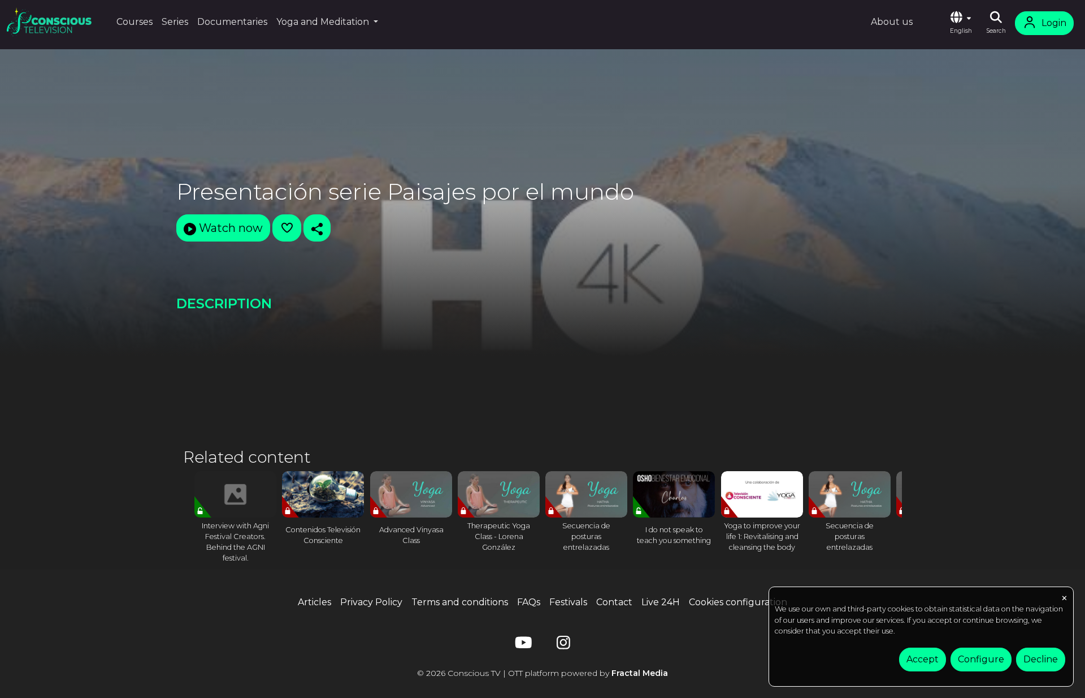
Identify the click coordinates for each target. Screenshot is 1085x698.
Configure (981, 659)
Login (1053, 23)
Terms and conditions (459, 602)
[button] (960, 23)
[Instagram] (563, 645)
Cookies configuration (738, 602)
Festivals (568, 602)
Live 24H (660, 602)
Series (175, 21)
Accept (922, 659)
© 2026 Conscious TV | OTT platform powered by (542, 673)
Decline (1040, 659)
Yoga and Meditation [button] (323, 21)
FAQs (528, 602)
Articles (314, 602)
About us (892, 21)
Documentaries (232, 21)
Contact (614, 602)
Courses (134, 21)
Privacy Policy (371, 602)
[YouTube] (521, 645)
